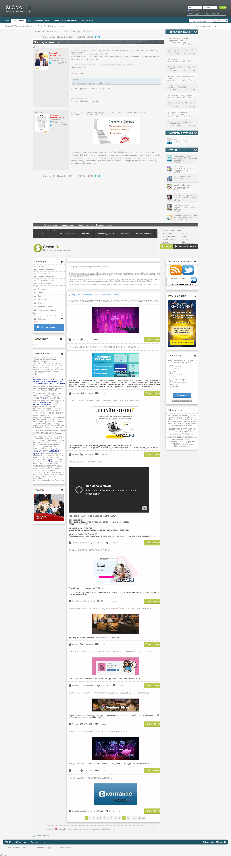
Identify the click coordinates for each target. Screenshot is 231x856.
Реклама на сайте (143, 234)
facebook (185, 415)
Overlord (116, 811)
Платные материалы (47, 310)
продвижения (177, 440)
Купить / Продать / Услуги (93, 51)
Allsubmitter (173, 415)
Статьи (41, 303)
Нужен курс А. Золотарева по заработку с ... (180, 51)
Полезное (124, 234)
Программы (43, 289)
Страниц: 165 (49, 37)
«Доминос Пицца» (94, 715)
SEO (170, 419)
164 (92, 37)
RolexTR (176, 106)
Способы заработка (46, 270)
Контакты (86, 234)
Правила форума (45, 847)
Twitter (181, 419)
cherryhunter (177, 125)
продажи (180, 438)
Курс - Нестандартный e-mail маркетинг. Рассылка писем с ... (185, 197)
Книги (40, 296)
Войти (168, 246)
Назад (60, 37)
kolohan (176, 53)
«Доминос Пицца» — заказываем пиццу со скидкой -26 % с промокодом (110, 693)
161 (79, 37)
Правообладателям (105, 234)
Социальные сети (45, 280)
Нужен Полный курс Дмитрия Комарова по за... (180, 123)
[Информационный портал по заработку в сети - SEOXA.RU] (54, 248)
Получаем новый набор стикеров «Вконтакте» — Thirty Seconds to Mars (111, 652)
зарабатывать (177, 431)
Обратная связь (38, 842)
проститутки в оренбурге (43, 369)
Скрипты (41, 293)
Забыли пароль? (212, 14)
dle (180, 415)
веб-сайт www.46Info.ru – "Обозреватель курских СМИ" (46, 452)
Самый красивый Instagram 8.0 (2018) (89, 550)
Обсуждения (20, 842)
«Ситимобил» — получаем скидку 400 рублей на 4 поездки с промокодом (110, 608)
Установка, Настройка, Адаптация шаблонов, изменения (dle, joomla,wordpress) (114, 51)
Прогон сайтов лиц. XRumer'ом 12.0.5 (181, 104)
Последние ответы (104, 225)
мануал (191, 436)
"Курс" (50, 461)
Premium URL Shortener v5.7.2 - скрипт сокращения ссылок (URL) (105, 347)
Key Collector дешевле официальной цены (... (178, 87)
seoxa (38, 112)
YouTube (171, 421)
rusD (38, 50)
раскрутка (188, 440)
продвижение (191, 438)
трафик (191, 441)
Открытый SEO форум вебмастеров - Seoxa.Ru (25, 26)
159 (70, 37)
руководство (174, 442)
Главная (39, 234)
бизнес (188, 425)
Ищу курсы (172, 59)
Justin (103, 340)
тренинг (175, 444)
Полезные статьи (45, 273)
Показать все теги (182, 446)
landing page (190, 417)
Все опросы (187, 400)
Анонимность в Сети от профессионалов (178, 40)
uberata (175, 70)
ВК (181, 421)
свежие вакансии (40, 399)
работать (86, 447)
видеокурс (174, 429)
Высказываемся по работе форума (69, 31)
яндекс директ (186, 444)
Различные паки (45, 306)
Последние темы (85, 225)
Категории (37, 480)
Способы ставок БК (46, 277)
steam (175, 419)
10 (119, 818)
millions (175, 61)
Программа (190, 423)
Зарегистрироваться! (50, 327)
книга (185, 433)
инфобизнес (175, 434)
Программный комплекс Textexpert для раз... (178, 113)
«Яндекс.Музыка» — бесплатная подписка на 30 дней (99, 731)
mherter (175, 80)
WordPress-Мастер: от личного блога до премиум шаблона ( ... (185, 207)
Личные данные (59, 63)
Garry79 (176, 116)
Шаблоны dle (178, 426)
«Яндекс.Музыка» (77, 763)
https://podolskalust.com (52, 361)
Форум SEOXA (22, 847)
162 (83, 37)
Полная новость (153, 339)
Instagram (180, 417)
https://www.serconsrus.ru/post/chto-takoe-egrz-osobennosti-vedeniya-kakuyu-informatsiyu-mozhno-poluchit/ (49, 381)
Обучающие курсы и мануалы (179, 383)
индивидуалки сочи (41, 367)
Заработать (188, 421)
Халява (41, 266)
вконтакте (188, 428)
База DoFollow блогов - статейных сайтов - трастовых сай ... (184, 187)
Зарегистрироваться (187, 246)
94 (128, 818)
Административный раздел (93, 113)
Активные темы (50, 225)
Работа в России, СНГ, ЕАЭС (44, 390)
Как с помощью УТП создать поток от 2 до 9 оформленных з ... (184, 168)
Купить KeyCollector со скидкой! (85, 101)
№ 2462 (83, 114)
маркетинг (171, 438)
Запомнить (195, 11)
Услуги (106, 51)
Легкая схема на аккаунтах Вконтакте (90, 778)
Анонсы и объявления (114, 113)
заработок (188, 431)
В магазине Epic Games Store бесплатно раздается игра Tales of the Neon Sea (114, 301)
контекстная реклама (178, 436)
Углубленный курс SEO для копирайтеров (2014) (185, 216)
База (177, 421)
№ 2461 (83, 54)
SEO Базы (176, 387)
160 (75, 37)
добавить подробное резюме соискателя (45, 403)
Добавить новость (68, 234)
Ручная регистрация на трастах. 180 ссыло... (182, 68)
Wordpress (192, 419)
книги (191, 434)
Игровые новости (45, 284)
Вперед (142, 818)
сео (181, 442)
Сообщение (57, 60)
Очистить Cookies (64, 847)
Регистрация (193, 14)
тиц (185, 442)
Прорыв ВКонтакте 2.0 (183, 176)
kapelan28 (177, 97)
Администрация (67, 225)
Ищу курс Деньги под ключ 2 (180, 95)
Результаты (177, 400)
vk (186, 419)
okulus (185, 239)
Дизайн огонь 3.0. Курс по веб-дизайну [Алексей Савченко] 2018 (104, 401)
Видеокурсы (43, 299)
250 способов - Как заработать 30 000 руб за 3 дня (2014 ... (185, 158)
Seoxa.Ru (62, 829)
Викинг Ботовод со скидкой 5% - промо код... (181, 77)
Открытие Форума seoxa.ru (135, 113)
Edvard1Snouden (179, 42)
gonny (175, 89)
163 (88, 37)
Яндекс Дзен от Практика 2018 (85, 462)
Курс (180, 423)
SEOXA (8, 842)
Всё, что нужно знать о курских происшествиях (49, 431)
